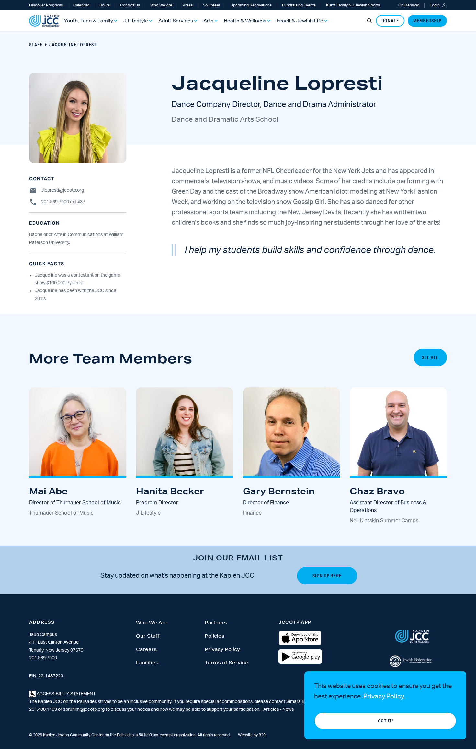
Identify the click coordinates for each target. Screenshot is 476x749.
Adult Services (175, 21)
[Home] (44, 21)
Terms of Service (226, 662)
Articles (271, 709)
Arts (208, 21)
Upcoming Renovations (251, 5)
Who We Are (161, 5)
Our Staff (147, 636)
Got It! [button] (385, 721)
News (288, 709)
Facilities (147, 662)
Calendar (81, 5)
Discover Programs (46, 5)
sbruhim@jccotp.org (84, 709)
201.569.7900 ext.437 (63, 202)
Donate (390, 21)
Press (188, 5)
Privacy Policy (222, 649)
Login (435, 5)
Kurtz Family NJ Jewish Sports (353, 5)
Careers (146, 649)
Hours (104, 5)
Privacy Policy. (384, 696)
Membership (427, 21)
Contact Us (130, 5)
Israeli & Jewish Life (300, 21)
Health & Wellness (245, 21)
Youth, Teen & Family (88, 21)
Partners (216, 623)
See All (430, 357)
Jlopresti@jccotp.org (62, 190)
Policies (214, 636)
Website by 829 (252, 735)
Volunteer (211, 5)
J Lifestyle (135, 21)
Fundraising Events (299, 5)
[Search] (369, 21)
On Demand (408, 5)
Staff (35, 44)
